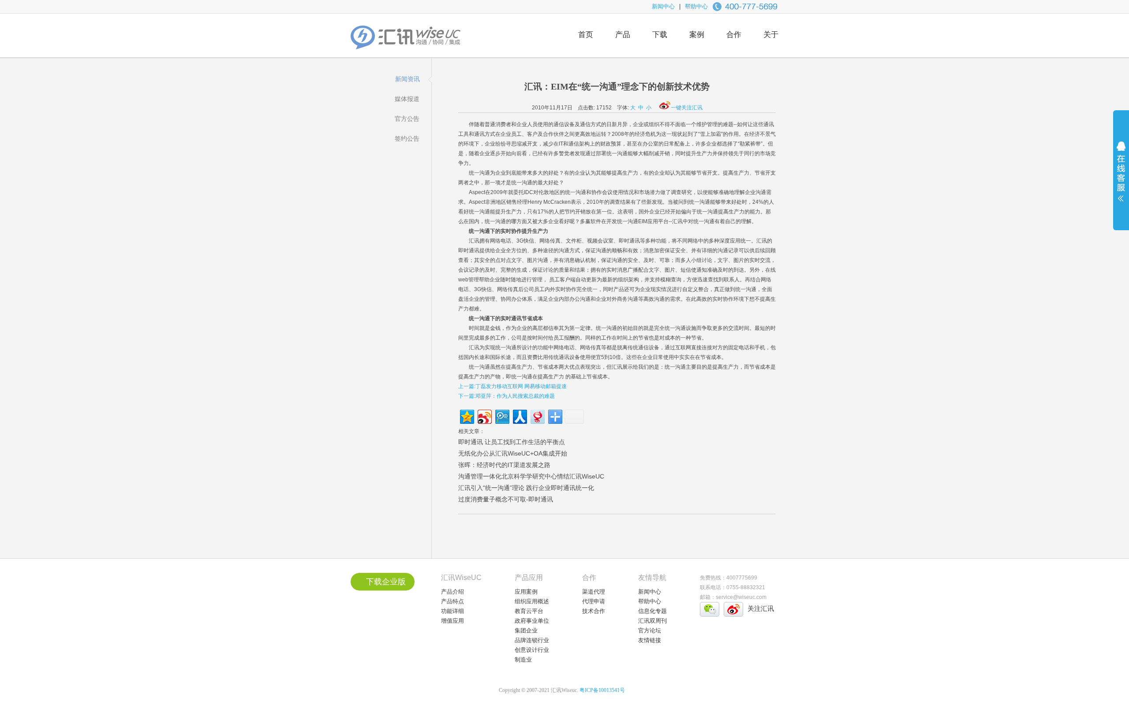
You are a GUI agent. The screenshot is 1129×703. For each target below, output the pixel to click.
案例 (696, 34)
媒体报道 (407, 98)
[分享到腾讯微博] (501, 416)
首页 (585, 34)
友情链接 (649, 640)
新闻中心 (663, 6)
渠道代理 (593, 591)
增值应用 (452, 620)
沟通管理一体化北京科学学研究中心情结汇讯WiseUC (531, 476)
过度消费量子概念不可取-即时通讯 (505, 499)
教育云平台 (529, 611)
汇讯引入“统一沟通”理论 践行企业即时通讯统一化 (526, 487)
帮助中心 (696, 6)
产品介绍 (452, 591)
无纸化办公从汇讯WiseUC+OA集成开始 (512, 453)
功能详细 (452, 611)
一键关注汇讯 (687, 108)
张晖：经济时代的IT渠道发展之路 (504, 464)
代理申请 (593, 601)
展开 (1121, 177)
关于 (770, 34)
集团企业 (526, 630)
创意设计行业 (532, 650)
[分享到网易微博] (537, 416)
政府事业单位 (532, 620)
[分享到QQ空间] (466, 416)
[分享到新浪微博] (484, 416)
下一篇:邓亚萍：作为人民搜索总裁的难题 (506, 396)
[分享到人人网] (519, 416)
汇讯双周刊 (652, 620)
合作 (733, 34)
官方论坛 (649, 630)
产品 (622, 34)
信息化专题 (652, 611)
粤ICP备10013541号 (602, 690)
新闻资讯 (407, 78)
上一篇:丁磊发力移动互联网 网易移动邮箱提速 (512, 386)
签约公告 (407, 138)
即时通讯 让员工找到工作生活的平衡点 (511, 441)
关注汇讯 (761, 608)
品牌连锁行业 (532, 640)
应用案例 (526, 591)
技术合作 (593, 611)
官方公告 (407, 118)
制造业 (523, 659)
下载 (659, 34)
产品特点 (452, 601)
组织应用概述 (532, 601)
